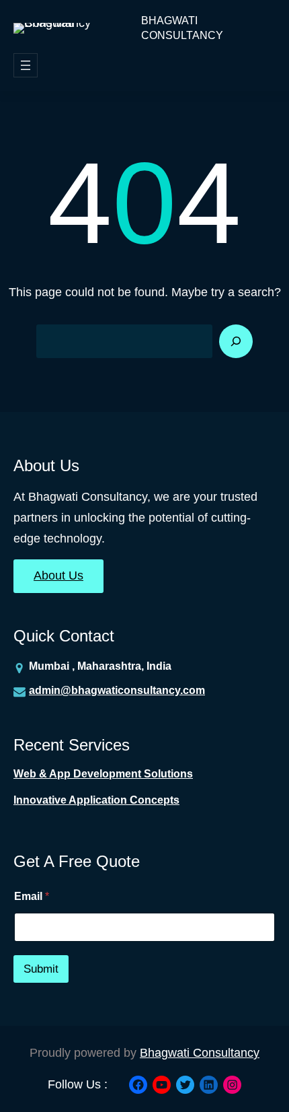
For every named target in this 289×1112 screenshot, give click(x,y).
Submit (41, 969)
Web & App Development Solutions (103, 773)
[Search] (236, 341)
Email (31, 896)
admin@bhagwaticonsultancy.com (117, 690)
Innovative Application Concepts (96, 800)
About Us (58, 575)
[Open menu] (25, 65)
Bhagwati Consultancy (182, 28)
